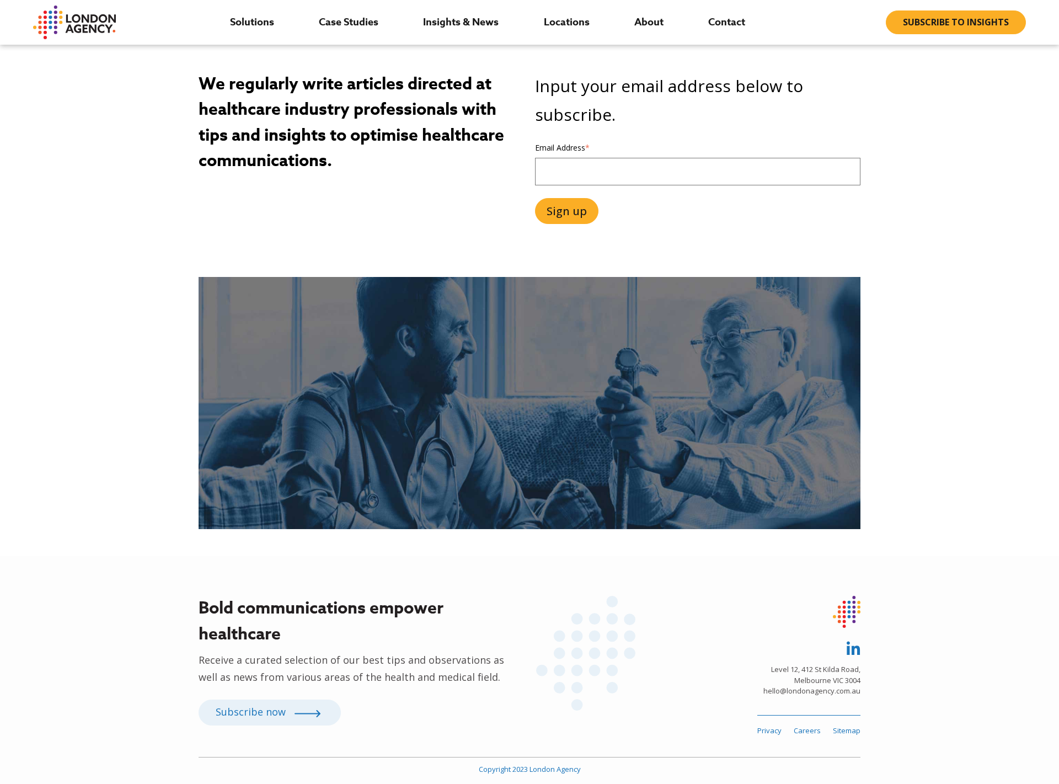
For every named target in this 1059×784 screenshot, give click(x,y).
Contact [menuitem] (726, 22)
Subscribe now (252, 711)
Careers (807, 730)
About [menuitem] (649, 22)
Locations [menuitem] (567, 22)
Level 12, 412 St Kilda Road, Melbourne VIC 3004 (815, 674)
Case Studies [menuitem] (348, 22)
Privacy (769, 730)
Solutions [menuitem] (252, 22)
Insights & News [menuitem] (461, 22)
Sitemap (846, 730)
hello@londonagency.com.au (811, 691)
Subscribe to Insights (956, 22)
